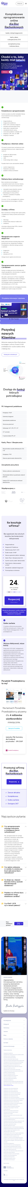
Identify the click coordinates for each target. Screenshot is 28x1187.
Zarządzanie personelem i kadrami (10, 1121)
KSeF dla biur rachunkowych (9, 1159)
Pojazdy (17, 1153)
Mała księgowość (20, 1127)
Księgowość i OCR (20, 1121)
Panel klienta (6, 1119)
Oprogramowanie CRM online (9, 1131)
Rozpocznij (14, 600)
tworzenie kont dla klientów (9, 1063)
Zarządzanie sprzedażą (15, 1106)
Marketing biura (12, 1119)
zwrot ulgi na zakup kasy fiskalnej (10, 1078)
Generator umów (18, 1115)
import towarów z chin (8, 1084)
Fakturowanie (15, 1112)
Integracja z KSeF (15, 1135)
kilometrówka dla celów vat (16, 1066)
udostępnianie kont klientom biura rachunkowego (13, 1062)
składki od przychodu (19, 1082)
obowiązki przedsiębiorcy (8, 1079)
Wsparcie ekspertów (14, 1104)
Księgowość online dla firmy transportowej (12, 1094)
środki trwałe (17, 1069)
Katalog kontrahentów (8, 1112)
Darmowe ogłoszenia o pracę (9, 1125)
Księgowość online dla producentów (11, 1095)
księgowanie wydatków (8, 1053)
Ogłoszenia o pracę (7, 1122)
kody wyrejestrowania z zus (17, 1071)
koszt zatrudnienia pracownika (10, 1057)
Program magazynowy (8, 1130)
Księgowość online (16, 1130)
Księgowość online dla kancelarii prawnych (12, 1092)
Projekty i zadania (7, 1106)
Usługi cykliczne (7, 1109)
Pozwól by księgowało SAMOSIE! (16, 1138)
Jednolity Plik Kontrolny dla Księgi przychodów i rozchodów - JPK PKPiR (14, 740)
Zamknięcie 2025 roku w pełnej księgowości (12, 1144)
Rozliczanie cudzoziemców (13, 1101)
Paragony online (7, 1138)
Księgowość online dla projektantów (11, 1091)
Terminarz (16, 1107)
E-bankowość (6, 1100)
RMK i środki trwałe (7, 1149)
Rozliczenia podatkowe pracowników (11, 1118)
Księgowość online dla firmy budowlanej (11, 1097)
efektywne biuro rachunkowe (9, 1069)
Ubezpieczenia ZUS (7, 1103)
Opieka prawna (6, 1104)
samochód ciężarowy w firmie (9, 1068)
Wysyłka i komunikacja (8, 1155)
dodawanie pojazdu (7, 1066)
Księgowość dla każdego (8, 1128)
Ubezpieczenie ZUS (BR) (8, 1113)
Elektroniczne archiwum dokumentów (11, 1110)
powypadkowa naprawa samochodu (11, 1054)
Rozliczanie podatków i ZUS (9, 1147)
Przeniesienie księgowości (9, 1143)
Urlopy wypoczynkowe (8, 1071)
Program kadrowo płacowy (18, 1128)
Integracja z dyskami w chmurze (10, 1153)
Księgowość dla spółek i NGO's (9, 1158)
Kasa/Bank (22, 1098)
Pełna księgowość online (8, 1134)
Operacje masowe (18, 1147)
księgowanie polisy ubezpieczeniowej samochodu (13, 1081)
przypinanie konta (18, 1063)
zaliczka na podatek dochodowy (10, 1076)
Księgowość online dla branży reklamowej (12, 1098)
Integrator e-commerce (8, 1137)
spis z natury (6, 1082)
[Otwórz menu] (26, 3)
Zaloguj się (19, 3)
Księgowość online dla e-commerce (11, 1089)
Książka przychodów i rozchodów (10, 1127)
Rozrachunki (13, 1149)
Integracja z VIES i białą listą (9, 1150)
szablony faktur (21, 1054)
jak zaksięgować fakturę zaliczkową (17, 1060)
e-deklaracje (12, 1056)
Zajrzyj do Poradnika (14, 728)
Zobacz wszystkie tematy (8, 1085)
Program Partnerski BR (8, 1135)
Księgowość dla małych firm (9, 1156)
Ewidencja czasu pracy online (9, 1115)
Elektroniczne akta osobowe (16, 1103)
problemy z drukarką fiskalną (9, 1072)
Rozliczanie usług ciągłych (9, 1107)
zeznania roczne (7, 1056)
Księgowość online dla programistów (11, 1088)
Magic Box (15, 1155)
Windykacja (6, 1101)
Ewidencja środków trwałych (9, 1152)
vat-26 (18, 1065)
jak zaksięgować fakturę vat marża (10, 1065)
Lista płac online (7, 1116)
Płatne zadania (21, 1118)
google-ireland (12, 1082)
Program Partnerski (17, 1134)
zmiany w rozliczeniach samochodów (11, 1059)
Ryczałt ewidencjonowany (16, 1122)
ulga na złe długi (7, 1060)
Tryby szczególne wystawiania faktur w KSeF (12, 1146)
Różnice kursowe (12, 1100)
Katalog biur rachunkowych (10, 354)
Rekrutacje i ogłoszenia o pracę (10, 1124)
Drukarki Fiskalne (19, 1100)
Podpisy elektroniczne (19, 1150)
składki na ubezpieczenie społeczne (11, 1075)
